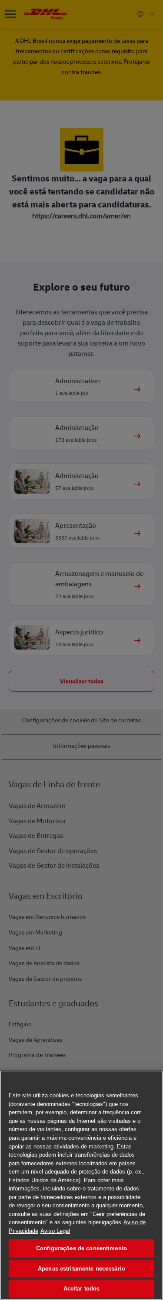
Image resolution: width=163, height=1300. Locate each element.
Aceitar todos (81, 1288)
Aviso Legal (55, 1231)
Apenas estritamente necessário (81, 1268)
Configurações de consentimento (81, 1248)
